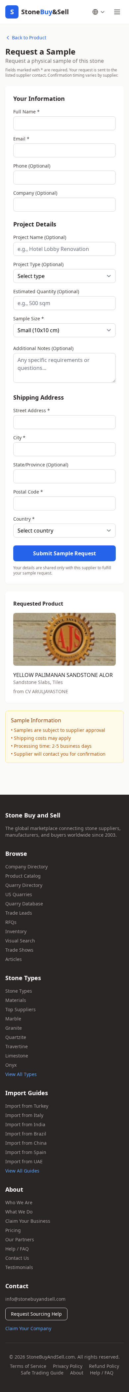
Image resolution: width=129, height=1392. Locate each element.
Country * (24, 519)
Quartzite (15, 1037)
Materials (15, 1000)
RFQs (11, 922)
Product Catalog (23, 876)
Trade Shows (19, 950)
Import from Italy (24, 1115)
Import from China (26, 1143)
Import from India (25, 1124)
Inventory (15, 931)
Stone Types (18, 991)
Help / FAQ (17, 1249)
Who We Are (18, 1202)
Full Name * (26, 111)
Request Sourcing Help (36, 1314)
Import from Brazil (25, 1134)
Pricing (13, 1230)
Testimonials (19, 1267)
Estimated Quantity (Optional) (46, 291)
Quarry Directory (23, 885)
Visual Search (20, 940)
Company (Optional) (35, 193)
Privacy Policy (67, 1366)
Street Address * (31, 410)
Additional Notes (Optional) (43, 348)
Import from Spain (25, 1152)
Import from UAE (24, 1161)
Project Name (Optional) (39, 237)
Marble (13, 1018)
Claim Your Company (28, 1328)
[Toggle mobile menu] (117, 12)
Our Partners (19, 1239)
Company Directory (26, 866)
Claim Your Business (27, 1221)
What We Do (18, 1212)
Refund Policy (104, 1366)
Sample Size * (28, 318)
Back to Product (29, 37)
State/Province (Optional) (40, 464)
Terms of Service (28, 1366)
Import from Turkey (26, 1106)
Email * (21, 139)
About (76, 1373)
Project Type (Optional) (38, 264)
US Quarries (18, 894)
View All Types (21, 1074)
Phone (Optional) (31, 166)
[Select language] (98, 12)
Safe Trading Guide (42, 1373)
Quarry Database (24, 903)
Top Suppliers (20, 1009)
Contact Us (17, 1258)
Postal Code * (28, 492)
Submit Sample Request (64, 553)
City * (19, 437)
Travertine (16, 1046)
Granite (13, 1028)
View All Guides (22, 1171)
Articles (13, 959)
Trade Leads (18, 913)
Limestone (16, 1056)
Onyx (11, 1065)
